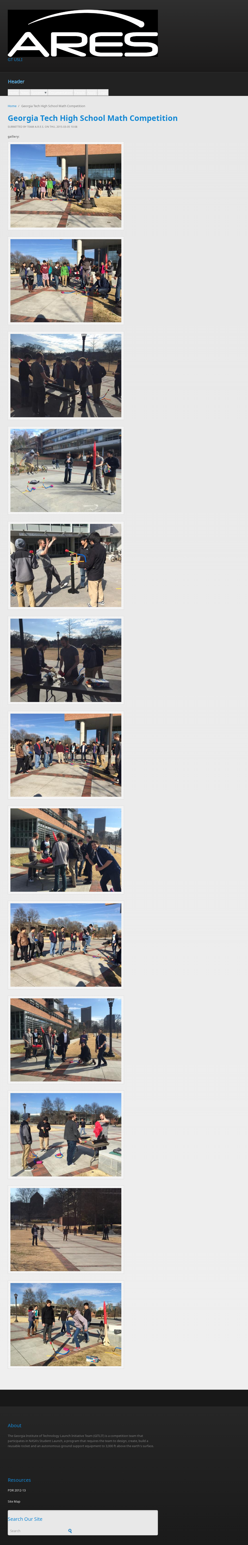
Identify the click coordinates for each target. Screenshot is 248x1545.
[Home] (83, 33)
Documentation (60, 92)
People (80, 92)
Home (13, 92)
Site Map (14, 1501)
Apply (92, 92)
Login (103, 92)
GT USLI (15, 59)
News (25, 92)
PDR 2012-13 (17, 1490)
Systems (38, 92)
